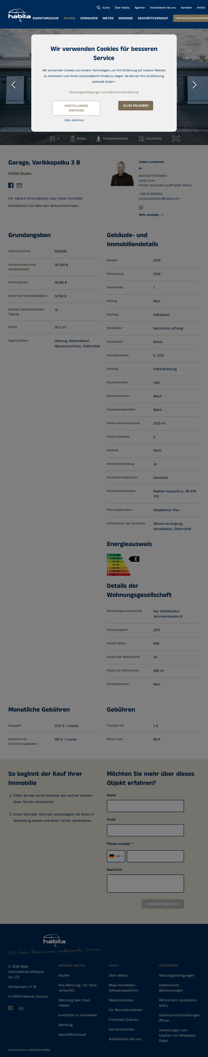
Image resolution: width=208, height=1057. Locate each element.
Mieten (108, 18)
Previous (13, 83)
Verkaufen (89, 18)
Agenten (140, 8)
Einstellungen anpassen (76, 108)
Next (195, 83)
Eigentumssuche (46, 18)
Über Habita (122, 8)
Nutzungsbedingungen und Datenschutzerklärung (103, 92)
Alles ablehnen (74, 120)
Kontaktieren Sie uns (163, 8)
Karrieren (186, 8)
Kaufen (69, 18)
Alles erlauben (135, 105)
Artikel (201, 8)
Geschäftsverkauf (153, 18)
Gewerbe (125, 18)
